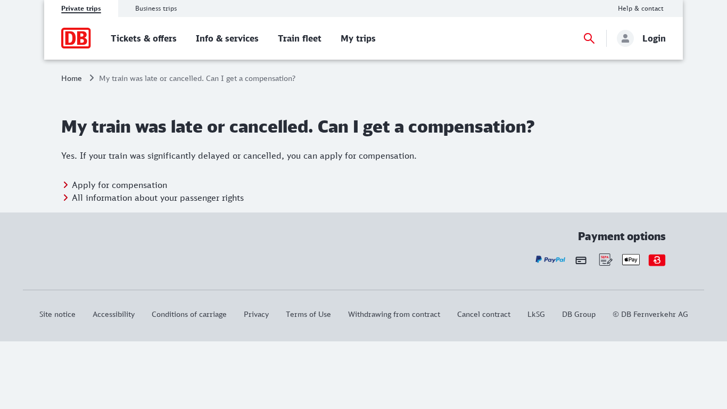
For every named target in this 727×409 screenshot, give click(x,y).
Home (71, 78)
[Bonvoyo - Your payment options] (657, 259)
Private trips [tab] (81, 8)
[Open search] (589, 38)
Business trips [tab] (156, 8)
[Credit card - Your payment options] (581, 260)
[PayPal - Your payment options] (550, 259)
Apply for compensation (119, 184)
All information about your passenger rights (158, 197)
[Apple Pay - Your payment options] (631, 259)
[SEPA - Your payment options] (605, 259)
